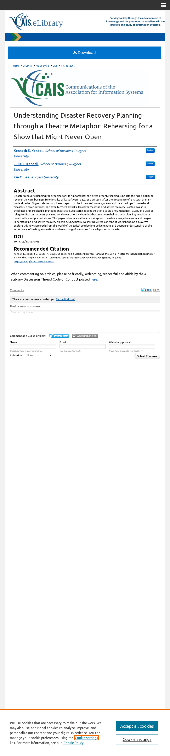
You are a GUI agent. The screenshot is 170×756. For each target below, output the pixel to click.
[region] (85, 732)
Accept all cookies (137, 726)
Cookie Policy (73, 743)
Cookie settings (86, 738)
